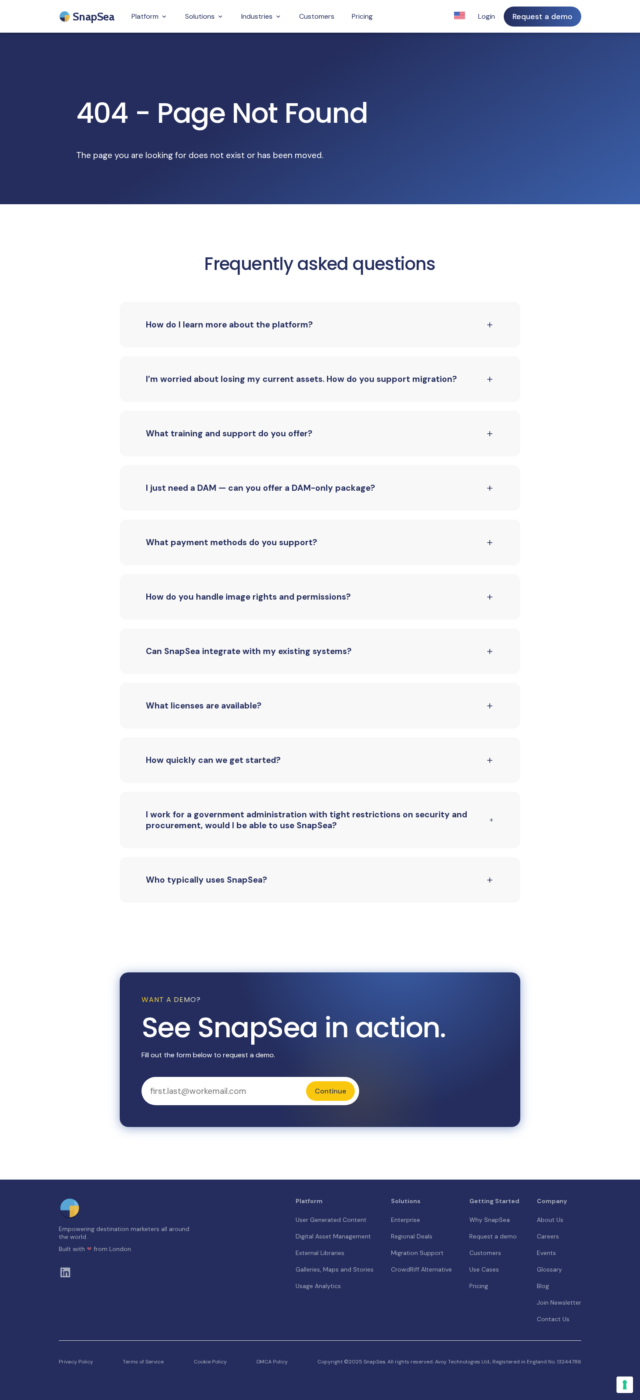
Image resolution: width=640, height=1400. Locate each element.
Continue (330, 1091)
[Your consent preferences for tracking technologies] (624, 1384)
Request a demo (542, 16)
